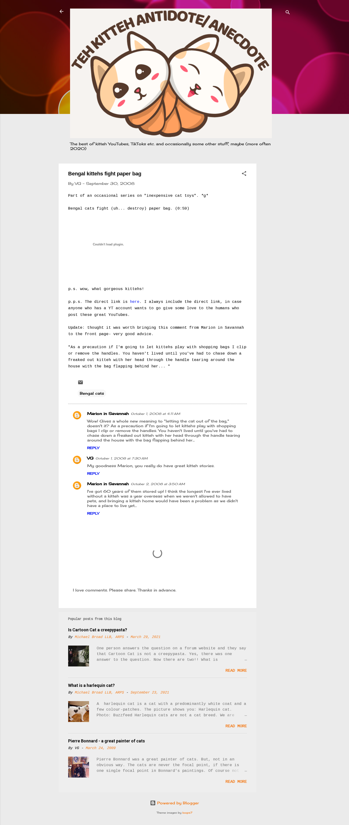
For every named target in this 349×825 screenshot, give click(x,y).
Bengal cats (92, 393)
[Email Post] (80, 383)
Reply (93, 448)
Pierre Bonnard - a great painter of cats (106, 740)
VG (90, 458)
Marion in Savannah (108, 413)
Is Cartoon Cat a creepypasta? (97, 629)
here (134, 302)
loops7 (187, 812)
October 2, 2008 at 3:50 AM (158, 484)
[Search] (288, 13)
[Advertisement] (275, 235)
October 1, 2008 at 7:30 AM (121, 458)
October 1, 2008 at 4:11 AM (155, 414)
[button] (244, 174)
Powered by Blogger (177, 803)
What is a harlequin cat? (91, 685)
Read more (236, 670)
